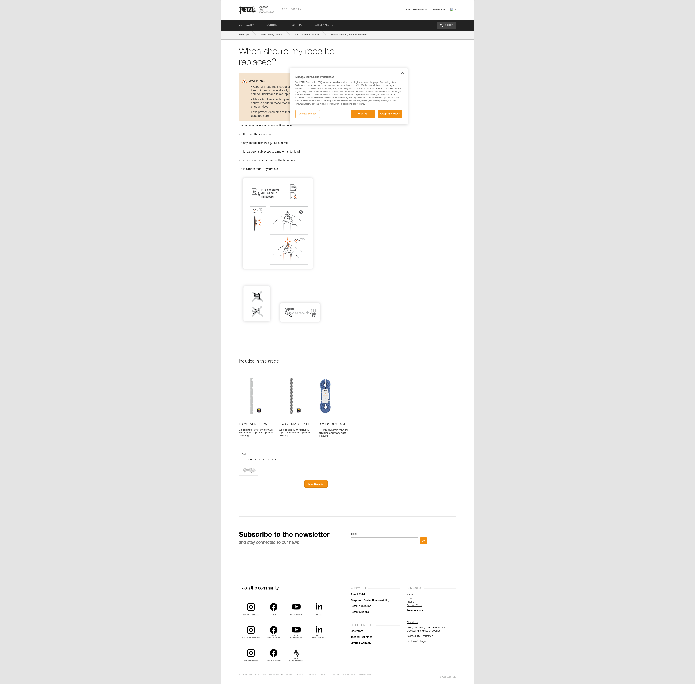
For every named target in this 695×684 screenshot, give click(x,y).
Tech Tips (296, 25)
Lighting (271, 25)
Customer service (416, 10)
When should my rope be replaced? (349, 35)
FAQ (400, 18)
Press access (415, 610)
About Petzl (358, 594)
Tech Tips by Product (272, 35)
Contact (402, 23)
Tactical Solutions (361, 637)
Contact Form (414, 605)
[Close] (403, 73)
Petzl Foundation (361, 606)
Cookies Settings (307, 114)
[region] (349, 96)
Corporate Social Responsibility (370, 600)
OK (423, 541)
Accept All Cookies (390, 114)
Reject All (363, 114)
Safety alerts (324, 25)
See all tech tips (316, 484)
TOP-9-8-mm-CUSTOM (307, 35)
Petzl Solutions (360, 612)
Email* (354, 534)
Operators (291, 9)
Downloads (438, 10)
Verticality (246, 25)
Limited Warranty (361, 643)
